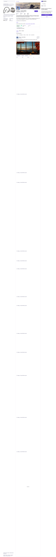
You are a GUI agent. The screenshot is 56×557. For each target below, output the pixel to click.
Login (47, 16)
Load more (28, 486)
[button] (28, 363)
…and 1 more (27, 292)
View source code (8, 555)
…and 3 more (26, 168)
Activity (17, 30)
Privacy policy (5, 553)
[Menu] (39, 11)
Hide (38, 42)
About (8, 552)
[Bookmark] (33, 57)
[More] (39, 57)
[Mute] (19, 369)
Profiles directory (11, 552)
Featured (22, 30)
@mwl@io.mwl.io (18, 310)
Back (18, 1)
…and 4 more (30, 55)
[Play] (17, 369)
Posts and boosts (18, 33)
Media (20, 30)
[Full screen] (38, 369)
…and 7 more (27, 371)
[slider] (28, 367)
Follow (36, 11)
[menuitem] (28, 363)
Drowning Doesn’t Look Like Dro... (21, 342)
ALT (38, 53)
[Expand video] (37, 369)
